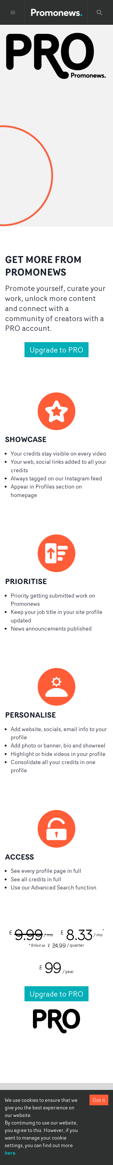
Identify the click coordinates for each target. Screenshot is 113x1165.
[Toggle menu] (13, 12)
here (10, 1153)
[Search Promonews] (99, 12)
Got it (99, 1100)
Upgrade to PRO (56, 349)
